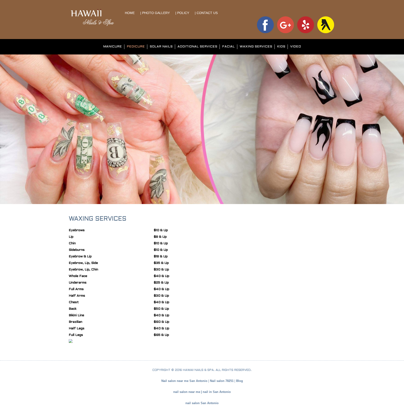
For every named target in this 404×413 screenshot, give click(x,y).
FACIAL (228, 46)
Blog (239, 381)
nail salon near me (186, 392)
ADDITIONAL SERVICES (197, 46)
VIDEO (295, 46)
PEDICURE (136, 46)
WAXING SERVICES (256, 46)
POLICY (183, 13)
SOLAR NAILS (161, 46)
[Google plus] (285, 24)
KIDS (281, 46)
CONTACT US (207, 13)
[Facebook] (265, 24)
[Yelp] (305, 24)
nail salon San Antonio (202, 403)
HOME (130, 13)
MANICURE (112, 46)
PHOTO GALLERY (156, 13)
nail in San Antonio (217, 392)
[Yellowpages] (325, 24)
